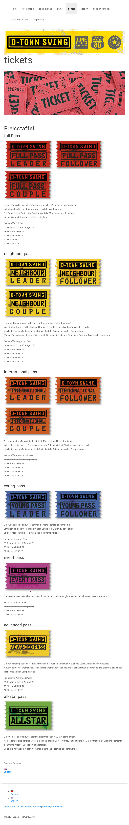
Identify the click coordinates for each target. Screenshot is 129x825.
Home (14, 9)
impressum (39, 19)
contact (46, 806)
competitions (45, 9)
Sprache (8, 763)
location (84, 9)
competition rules (20, 19)
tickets (71, 9)
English (7, 772)
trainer (60, 9)
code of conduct (101, 9)
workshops (28, 9)
